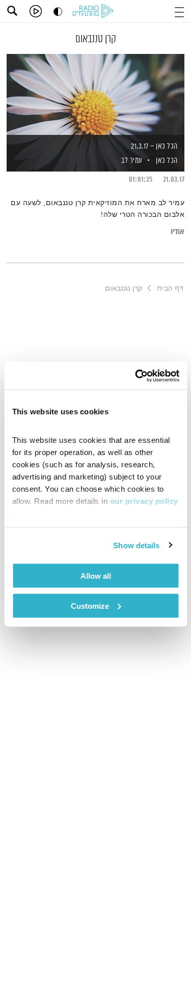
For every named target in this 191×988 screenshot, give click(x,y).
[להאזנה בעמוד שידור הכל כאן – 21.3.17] (95, 95)
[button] (179, 11)
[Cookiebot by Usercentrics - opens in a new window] (136, 375)
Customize (90, 605)
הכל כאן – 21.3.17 (154, 146)
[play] (36, 11)
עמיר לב (131, 160)
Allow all (95, 576)
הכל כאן (167, 160)
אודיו (177, 232)
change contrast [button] (57, 11)
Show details (136, 545)
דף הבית (170, 288)
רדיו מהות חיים (95, 11)
